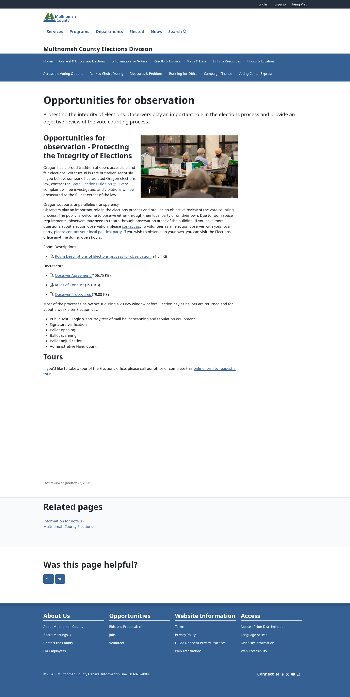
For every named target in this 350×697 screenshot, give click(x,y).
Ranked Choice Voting (106, 73)
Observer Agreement (73, 275)
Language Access (254, 635)
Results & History (167, 61)
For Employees (54, 651)
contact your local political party (94, 231)
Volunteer (116, 643)
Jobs (112, 635)
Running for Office (183, 73)
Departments (109, 31)
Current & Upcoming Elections (82, 61)
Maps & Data (196, 61)
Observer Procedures (73, 294)
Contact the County (58, 643)
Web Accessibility (254, 651)
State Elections (92, 183)
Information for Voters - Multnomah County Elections (68, 524)
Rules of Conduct (70, 284)
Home (48, 61)
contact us (131, 226)
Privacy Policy (185, 635)
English (264, 4)
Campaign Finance (218, 73)
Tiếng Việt (299, 4)
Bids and (124, 626)
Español (280, 4)
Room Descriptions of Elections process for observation (103, 256)
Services (55, 31)
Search (175, 31)
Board (55, 635)
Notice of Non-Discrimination (263, 626)
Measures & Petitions (146, 73)
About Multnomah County (63, 626)
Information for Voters (129, 61)
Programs (79, 31)
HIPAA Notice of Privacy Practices (200, 643)
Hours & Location (260, 61)
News (156, 31)
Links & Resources (227, 61)
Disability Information (257, 643)
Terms (180, 626)
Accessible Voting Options (63, 73)
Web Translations (188, 651)
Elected (136, 31)
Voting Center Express (256, 73)
